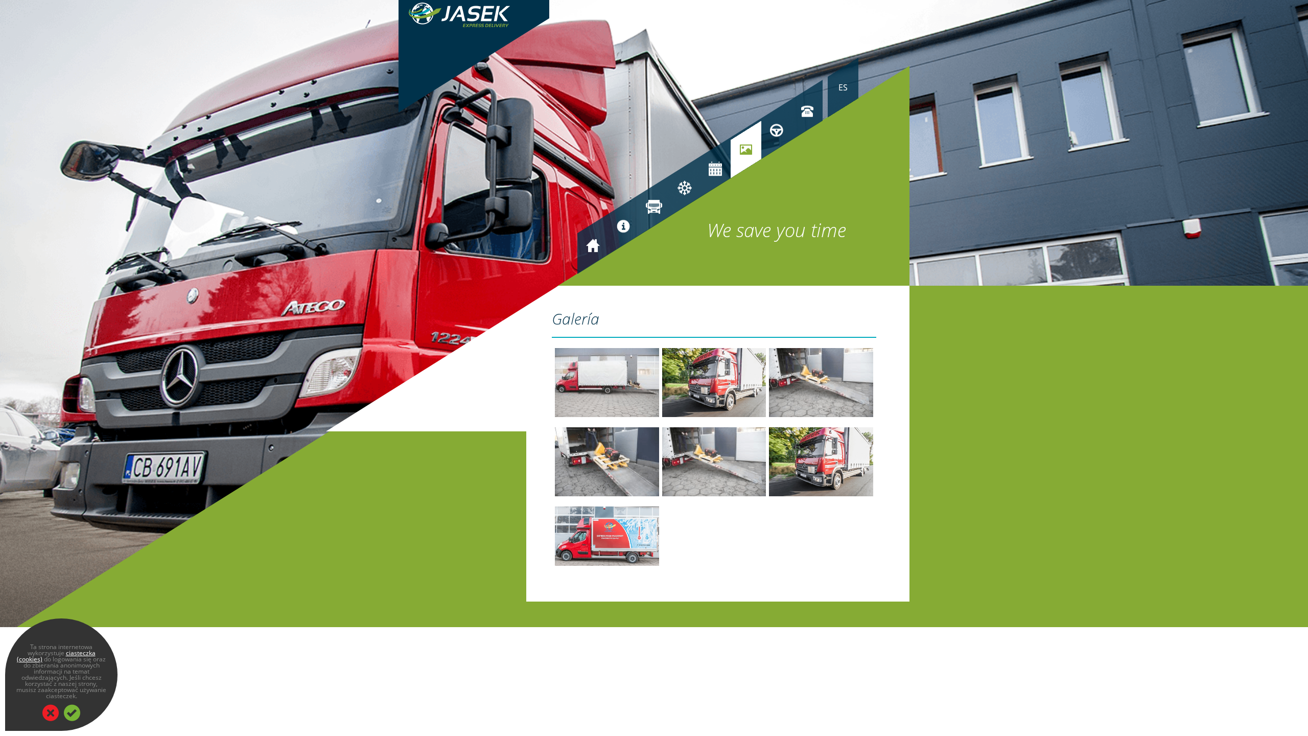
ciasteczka (81, 653)
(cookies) (29, 659)
